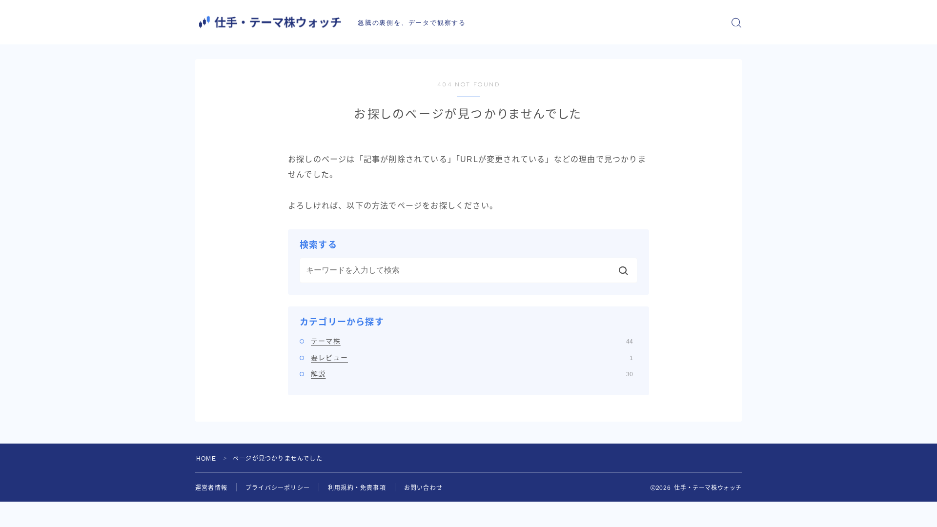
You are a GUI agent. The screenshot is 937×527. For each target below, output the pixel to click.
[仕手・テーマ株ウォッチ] (270, 22)
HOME (206, 458)
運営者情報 (211, 488)
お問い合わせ (423, 488)
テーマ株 (472, 341)
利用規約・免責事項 (357, 488)
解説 (472, 374)
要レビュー (472, 358)
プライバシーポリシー (277, 488)
